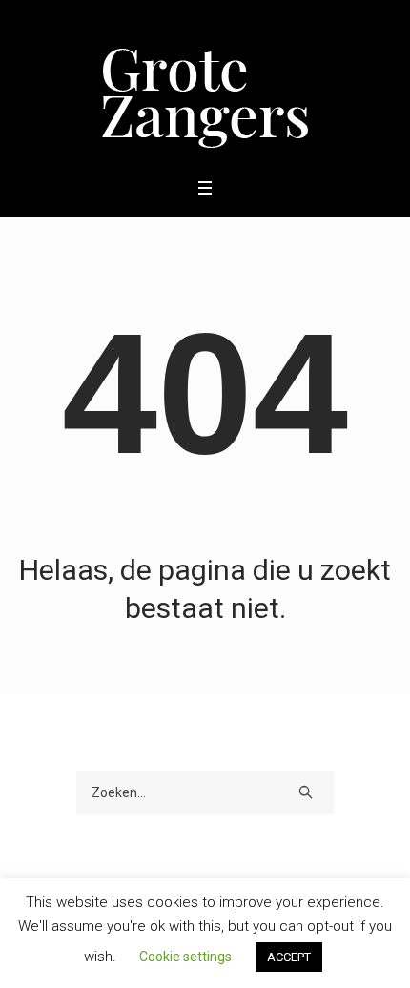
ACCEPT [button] (289, 957)
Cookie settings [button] (185, 956)
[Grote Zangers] (205, 87)
